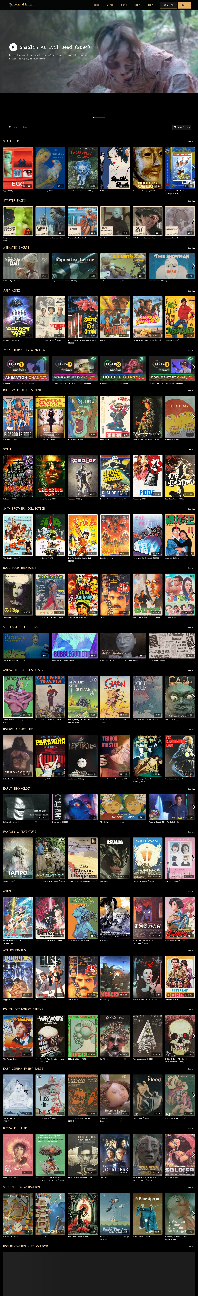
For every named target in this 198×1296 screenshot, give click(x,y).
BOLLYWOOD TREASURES (19, 568)
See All (191, 141)
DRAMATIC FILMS (15, 1128)
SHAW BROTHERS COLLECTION (24, 508)
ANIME (7, 891)
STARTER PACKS (14, 200)
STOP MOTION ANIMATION (21, 1187)
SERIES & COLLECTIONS (20, 627)
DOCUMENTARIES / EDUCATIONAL (26, 1246)
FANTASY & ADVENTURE (19, 831)
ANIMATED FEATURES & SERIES (25, 670)
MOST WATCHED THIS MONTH (23, 390)
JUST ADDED (12, 290)
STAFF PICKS (12, 141)
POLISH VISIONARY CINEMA (23, 1009)
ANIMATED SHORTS (16, 247)
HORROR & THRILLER (18, 729)
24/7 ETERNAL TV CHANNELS (24, 350)
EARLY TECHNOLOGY (17, 788)
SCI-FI (8, 449)
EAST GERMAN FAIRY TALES (23, 1068)
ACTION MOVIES (14, 950)
